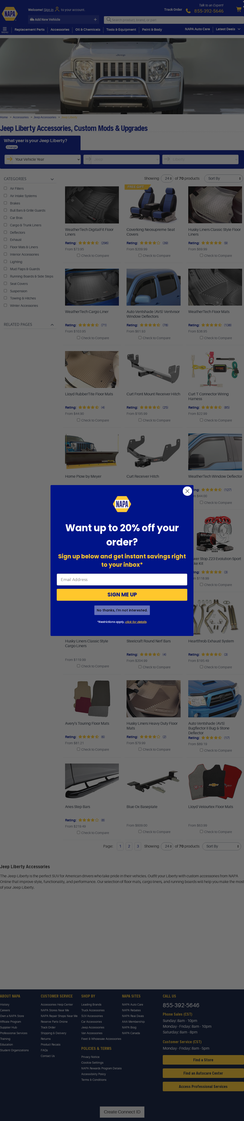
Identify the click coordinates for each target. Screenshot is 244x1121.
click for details (135, 622)
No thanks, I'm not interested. (122, 610)
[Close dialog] (187, 491)
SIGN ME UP (122, 594)
